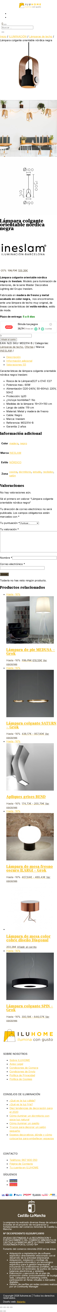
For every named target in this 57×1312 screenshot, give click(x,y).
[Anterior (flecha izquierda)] (1, 1311)
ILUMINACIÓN (18, 36)
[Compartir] (8, 1307)
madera (13, 443)
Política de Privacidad (22, 1075)
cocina (13, 471)
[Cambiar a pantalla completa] (4, 1307)
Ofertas (29, 346)
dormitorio (25, 471)
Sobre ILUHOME (20, 1060)
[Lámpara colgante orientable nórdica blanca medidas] (28, 213)
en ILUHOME (24, 1167)
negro (23, 443)
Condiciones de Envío (22, 1071)
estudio (37, 471)
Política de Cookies (21, 1079)
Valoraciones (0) (16, 364)
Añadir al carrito (8, 339)
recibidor (48, 471)
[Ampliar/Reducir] (1, 1307)
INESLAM (6, 350)
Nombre (6, 557)
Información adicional (19, 360)
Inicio (3, 36)
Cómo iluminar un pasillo (24, 1123)
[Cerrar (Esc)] (11, 1307)
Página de (21, 1163)
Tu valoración (9, 529)
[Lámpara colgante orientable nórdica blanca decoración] (28, 155)
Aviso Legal (16, 1064)
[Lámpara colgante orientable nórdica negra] (28, 98)
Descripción (13, 357)
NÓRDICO (15, 462)
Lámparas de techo (40, 36)
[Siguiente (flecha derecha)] (4, 1311)
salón (12, 475)
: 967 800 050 (23, 1160)
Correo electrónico (12, 564)
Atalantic (21, 1301)
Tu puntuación (10, 523)
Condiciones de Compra (24, 1067)
